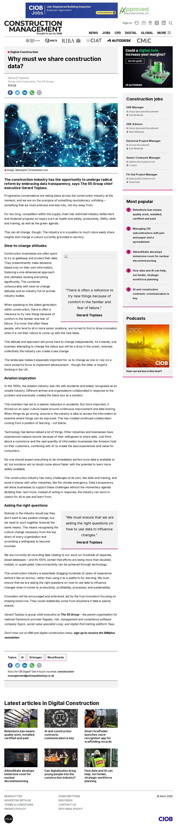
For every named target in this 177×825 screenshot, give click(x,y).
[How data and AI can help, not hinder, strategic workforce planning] (101, 757)
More (161, 33)
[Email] (144, 23)
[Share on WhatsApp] (32, 92)
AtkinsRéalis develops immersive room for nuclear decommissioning (151, 256)
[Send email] (39, 92)
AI (22, 657)
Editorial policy (71, 808)
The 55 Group (69, 614)
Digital (131, 33)
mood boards (56, 657)
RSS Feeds (66, 800)
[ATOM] (46, 819)
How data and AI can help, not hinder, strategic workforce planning (150, 275)
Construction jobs (144, 98)
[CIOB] (130, 819)
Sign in (127, 23)
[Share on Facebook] (10, 92)
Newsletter (13, 796)
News (93, 33)
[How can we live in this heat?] (147, 345)
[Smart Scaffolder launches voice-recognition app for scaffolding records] (101, 718)
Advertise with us (17, 800)
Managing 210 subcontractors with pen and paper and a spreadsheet (148, 235)
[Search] (171, 23)
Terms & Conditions (18, 804)
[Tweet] (17, 92)
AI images (35, 657)
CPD (118, 33)
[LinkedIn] (164, 23)
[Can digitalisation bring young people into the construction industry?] (61, 757)
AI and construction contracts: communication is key (151, 294)
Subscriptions (69, 796)
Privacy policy (15, 808)
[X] (157, 23)
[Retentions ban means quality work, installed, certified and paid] (21, 718)
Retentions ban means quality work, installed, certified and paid (147, 214)
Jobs (106, 33)
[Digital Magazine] (150, 23)
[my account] (137, 23)
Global (147, 33)
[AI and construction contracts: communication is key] (61, 718)
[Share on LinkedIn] (24, 92)
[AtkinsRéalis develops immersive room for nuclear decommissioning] (21, 757)
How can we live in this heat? (144, 371)
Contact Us (67, 804)
